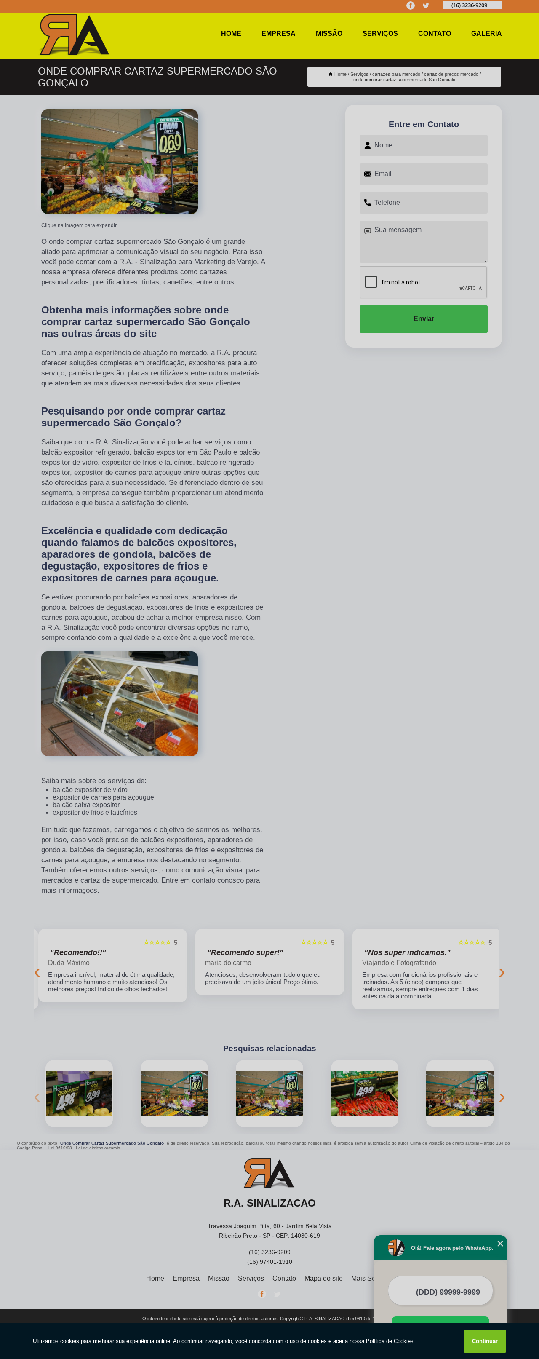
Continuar (485, 1341)
